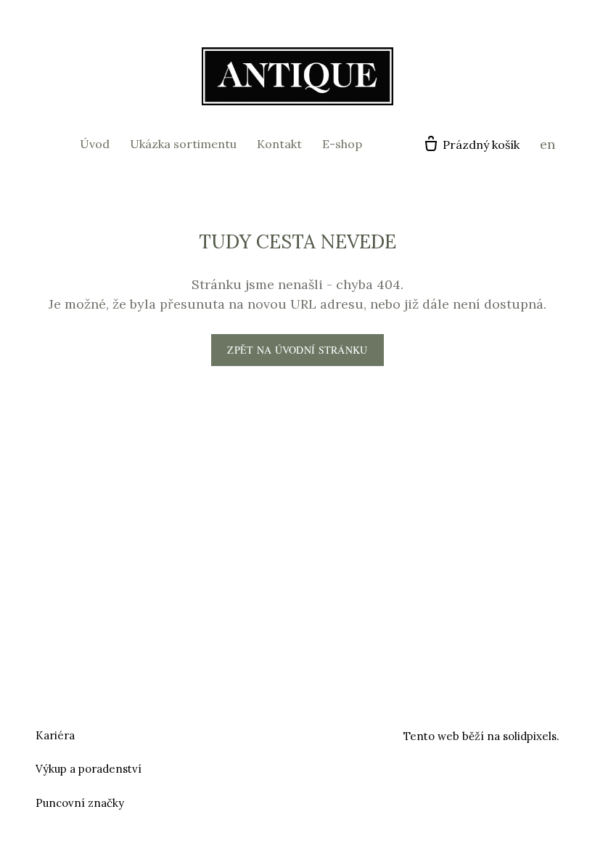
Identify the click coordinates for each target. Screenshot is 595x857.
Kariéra (55, 735)
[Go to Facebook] (280, 733)
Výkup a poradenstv (87, 769)
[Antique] (297, 76)
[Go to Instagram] (315, 733)
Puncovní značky (80, 803)
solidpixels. (531, 736)
